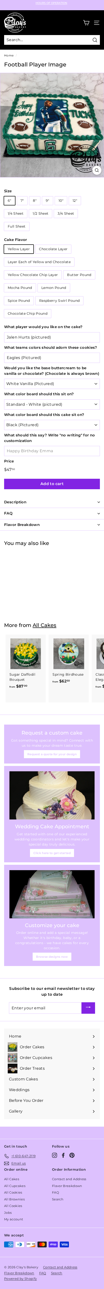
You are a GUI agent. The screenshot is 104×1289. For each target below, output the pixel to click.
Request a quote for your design (52, 754)
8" (35, 200)
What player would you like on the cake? (43, 326)
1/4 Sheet (15, 213)
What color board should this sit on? (39, 394)
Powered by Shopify (20, 1278)
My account (13, 1219)
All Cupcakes (14, 1186)
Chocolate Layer (53, 249)
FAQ (55, 1192)
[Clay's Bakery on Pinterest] (71, 1155)
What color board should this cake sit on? (44, 414)
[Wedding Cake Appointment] (52, 795)
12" (75, 200)
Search (57, 1199)
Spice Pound (19, 300)
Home (9, 55)
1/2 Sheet (40, 213)
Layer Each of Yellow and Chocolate (39, 262)
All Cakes (44, 625)
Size (8, 191)
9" (47, 200)
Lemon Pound (53, 287)
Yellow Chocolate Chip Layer (33, 275)
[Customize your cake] (52, 894)
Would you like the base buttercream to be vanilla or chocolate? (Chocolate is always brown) (51, 371)
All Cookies (13, 1192)
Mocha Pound (20, 287)
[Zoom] (96, 170)
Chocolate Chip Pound (27, 313)
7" (22, 200)
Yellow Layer (19, 249)
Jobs (8, 1213)
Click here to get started (52, 853)
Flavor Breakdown (67, 1186)
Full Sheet (17, 226)
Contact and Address (69, 1179)
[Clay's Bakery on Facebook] (63, 1155)
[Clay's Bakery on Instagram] (54, 1155)
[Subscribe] (88, 1008)
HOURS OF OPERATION (51, 3)
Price (9, 461)
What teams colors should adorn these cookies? (50, 347)
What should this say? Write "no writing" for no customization (49, 438)
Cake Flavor (15, 239)
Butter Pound (79, 275)
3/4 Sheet (66, 213)
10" (61, 200)
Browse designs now (52, 956)
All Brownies (14, 1199)
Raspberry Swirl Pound (59, 300)
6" (9, 200)
